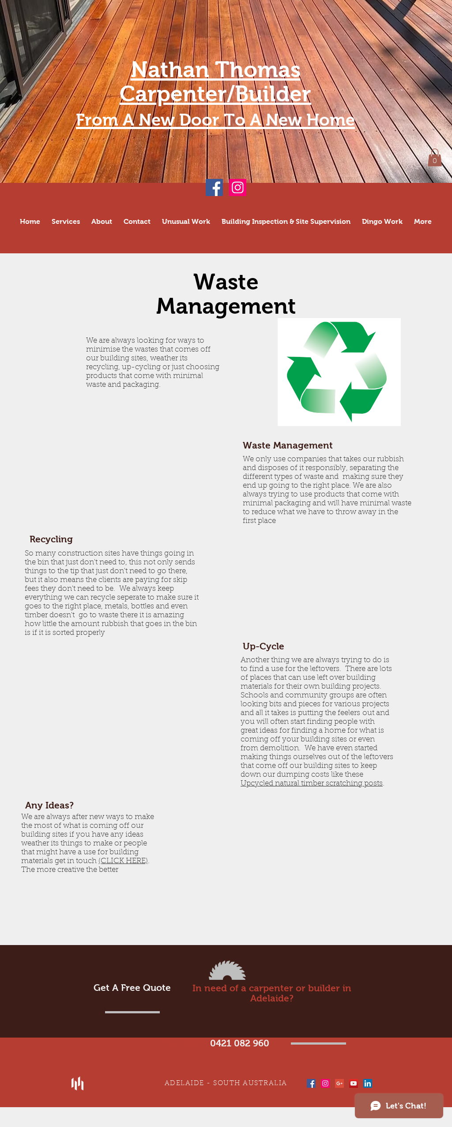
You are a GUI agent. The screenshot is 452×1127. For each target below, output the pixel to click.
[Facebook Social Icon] (214, 187)
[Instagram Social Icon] (237, 187)
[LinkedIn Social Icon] (367, 1083)
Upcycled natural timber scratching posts (312, 783)
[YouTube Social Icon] (353, 1083)
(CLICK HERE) (123, 861)
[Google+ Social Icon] (339, 1083)
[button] (434, 157)
